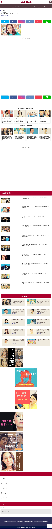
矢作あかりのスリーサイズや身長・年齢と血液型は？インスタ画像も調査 (18, 341)
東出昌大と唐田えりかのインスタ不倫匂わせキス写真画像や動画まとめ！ (35, 207)
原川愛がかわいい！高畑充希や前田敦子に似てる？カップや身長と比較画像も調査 (43, 321)
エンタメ (5, 483)
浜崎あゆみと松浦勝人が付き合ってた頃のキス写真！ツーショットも (35, 217)
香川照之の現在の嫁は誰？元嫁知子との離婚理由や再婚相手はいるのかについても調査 (18, 301)
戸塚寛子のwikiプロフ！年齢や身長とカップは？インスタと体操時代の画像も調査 (43, 331)
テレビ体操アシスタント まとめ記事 (43, 340)
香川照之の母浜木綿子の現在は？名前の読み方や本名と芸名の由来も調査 (43, 301)
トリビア (5, 493)
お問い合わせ (45, 6)
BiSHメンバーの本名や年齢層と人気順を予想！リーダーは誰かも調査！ (35, 283)
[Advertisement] (26, 52)
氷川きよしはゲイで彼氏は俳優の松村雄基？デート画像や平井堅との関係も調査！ (35, 255)
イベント (5, 478)
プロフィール (6, 6)
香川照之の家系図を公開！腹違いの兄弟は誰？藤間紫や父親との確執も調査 (18, 311)
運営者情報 (20, 521)
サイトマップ (32, 6)
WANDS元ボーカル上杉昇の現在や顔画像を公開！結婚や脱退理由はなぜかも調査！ (35, 264)
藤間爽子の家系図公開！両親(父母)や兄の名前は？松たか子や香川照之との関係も (43, 311)
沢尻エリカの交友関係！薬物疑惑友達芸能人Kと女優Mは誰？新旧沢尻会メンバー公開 (35, 226)
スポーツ (5, 488)
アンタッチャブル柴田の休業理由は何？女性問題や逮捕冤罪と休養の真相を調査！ (35, 198)
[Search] (49, 511)
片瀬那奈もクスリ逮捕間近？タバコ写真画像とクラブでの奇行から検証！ (35, 274)
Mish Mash (26, 2)
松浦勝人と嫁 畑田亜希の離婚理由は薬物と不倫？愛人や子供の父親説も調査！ (35, 236)
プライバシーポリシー (19, 6)
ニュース (5, 497)
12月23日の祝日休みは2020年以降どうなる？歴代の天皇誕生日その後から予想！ (35, 245)
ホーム (6, 521)
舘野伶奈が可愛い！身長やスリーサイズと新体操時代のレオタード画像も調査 (18, 321)
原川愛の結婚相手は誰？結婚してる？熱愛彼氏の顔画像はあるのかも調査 (18, 331)
